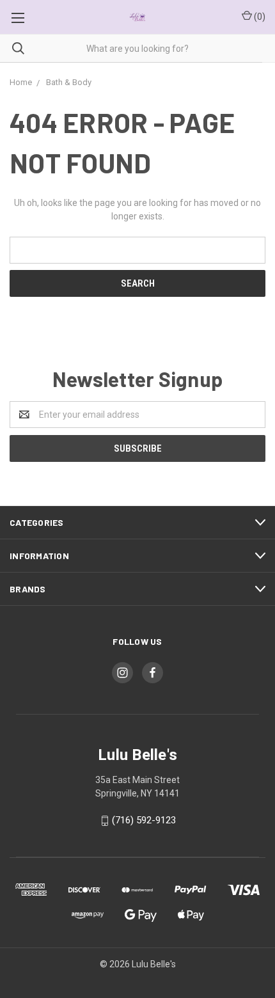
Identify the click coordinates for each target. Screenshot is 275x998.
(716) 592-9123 (144, 820)
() (258, 17)
